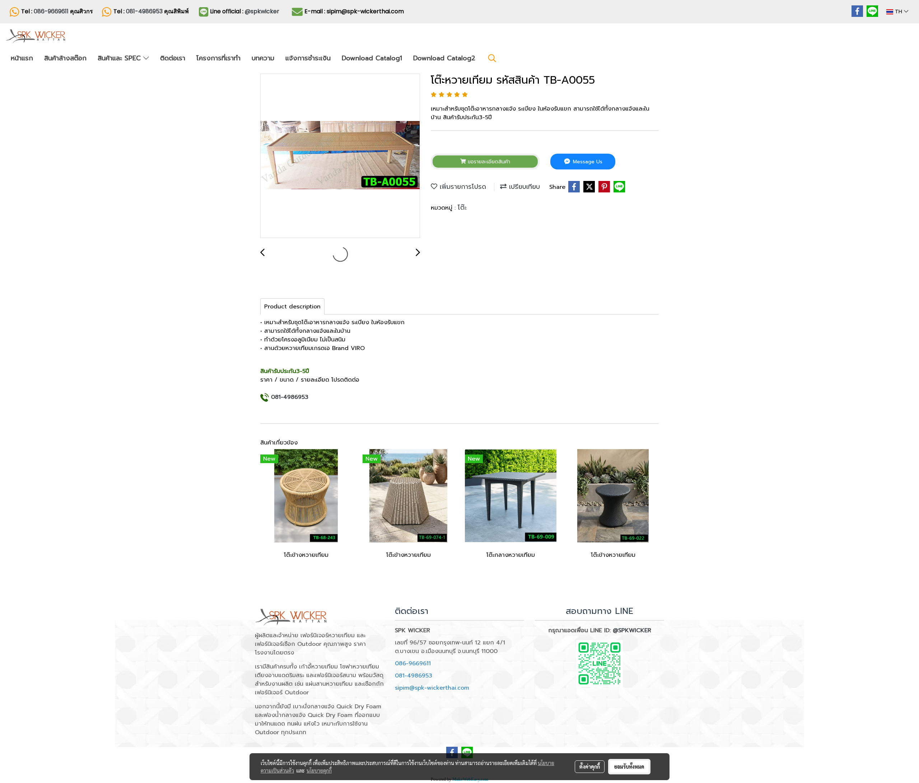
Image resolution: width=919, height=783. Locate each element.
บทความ (263, 58)
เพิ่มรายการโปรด (461, 187)
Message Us (586, 162)
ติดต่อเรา (172, 58)
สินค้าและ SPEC (120, 58)
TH (898, 11)
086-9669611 (51, 11)
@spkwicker (262, 11)
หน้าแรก (22, 58)
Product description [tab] (292, 306)
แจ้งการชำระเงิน (308, 58)
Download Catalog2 (444, 58)
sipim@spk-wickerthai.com (432, 688)
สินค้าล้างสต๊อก (65, 58)
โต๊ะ (462, 207)
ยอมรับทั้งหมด (629, 766)
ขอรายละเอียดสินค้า (488, 162)
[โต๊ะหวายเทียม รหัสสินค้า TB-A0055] (340, 156)
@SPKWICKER (632, 630)
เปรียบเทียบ (523, 187)
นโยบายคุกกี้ (319, 770)
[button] (492, 58)
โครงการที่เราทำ (218, 58)
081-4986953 (145, 11)
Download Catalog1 (372, 58)
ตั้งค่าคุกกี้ (589, 766)
